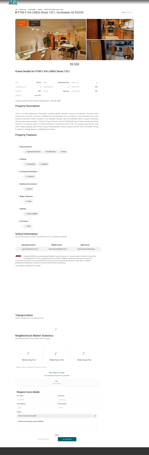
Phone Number (62, 404)
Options (19, 412)
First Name (20, 396)
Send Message (67, 439)
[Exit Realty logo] (13, 2)
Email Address (21, 404)
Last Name (61, 396)
